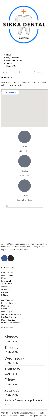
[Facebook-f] (4, 258)
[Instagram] (11, 258)
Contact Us (11, 66)
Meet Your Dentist (14, 60)
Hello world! (7, 77)
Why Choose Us (12, 57)
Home (8, 55)
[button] (24, 52)
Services (9, 63)
